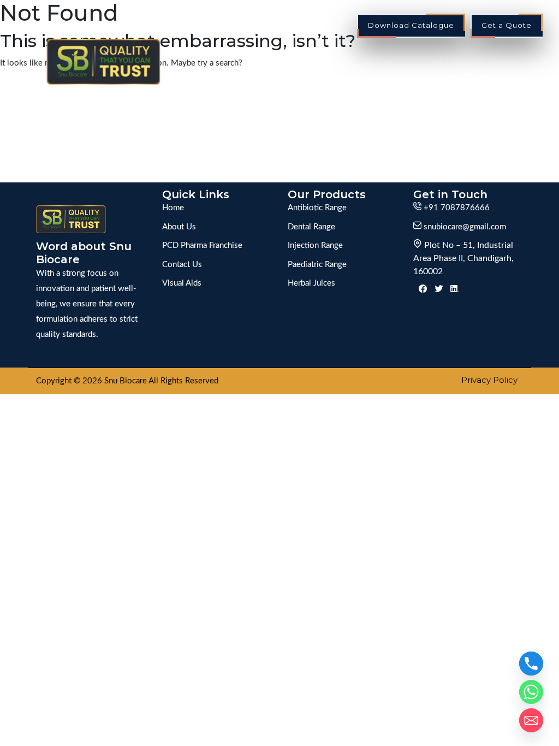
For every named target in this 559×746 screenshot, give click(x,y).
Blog (521, 55)
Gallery (380, 55)
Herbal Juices (311, 283)
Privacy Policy (489, 380)
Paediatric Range (317, 264)
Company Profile (234, 55)
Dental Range (311, 227)
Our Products (453, 55)
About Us (179, 227)
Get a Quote (506, 25)
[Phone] (531, 664)
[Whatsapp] (531, 692)
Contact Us (506, 77)
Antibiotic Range (317, 208)
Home (166, 55)
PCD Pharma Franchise (202, 245)
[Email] (531, 720)
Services (318, 55)
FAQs (453, 77)
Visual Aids (181, 283)
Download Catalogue (411, 25)
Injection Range (315, 245)
